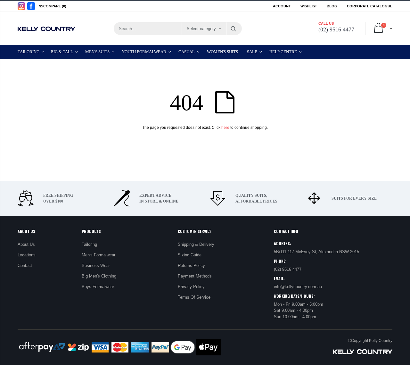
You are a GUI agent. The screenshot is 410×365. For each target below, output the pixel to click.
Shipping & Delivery (196, 244)
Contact (25, 265)
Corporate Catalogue (369, 6)
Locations (27, 255)
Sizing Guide (189, 255)
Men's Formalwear (98, 255)
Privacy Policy (191, 286)
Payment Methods (195, 276)
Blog (332, 6)
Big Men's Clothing (99, 276)
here (225, 127)
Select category (201, 28)
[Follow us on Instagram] (21, 6)
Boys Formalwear (98, 286)
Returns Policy (191, 265)
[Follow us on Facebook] (31, 6)
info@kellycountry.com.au (298, 286)
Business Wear (96, 265)
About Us (26, 244)
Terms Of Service (194, 297)
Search (233, 28)
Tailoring (89, 244)
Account (282, 6)
